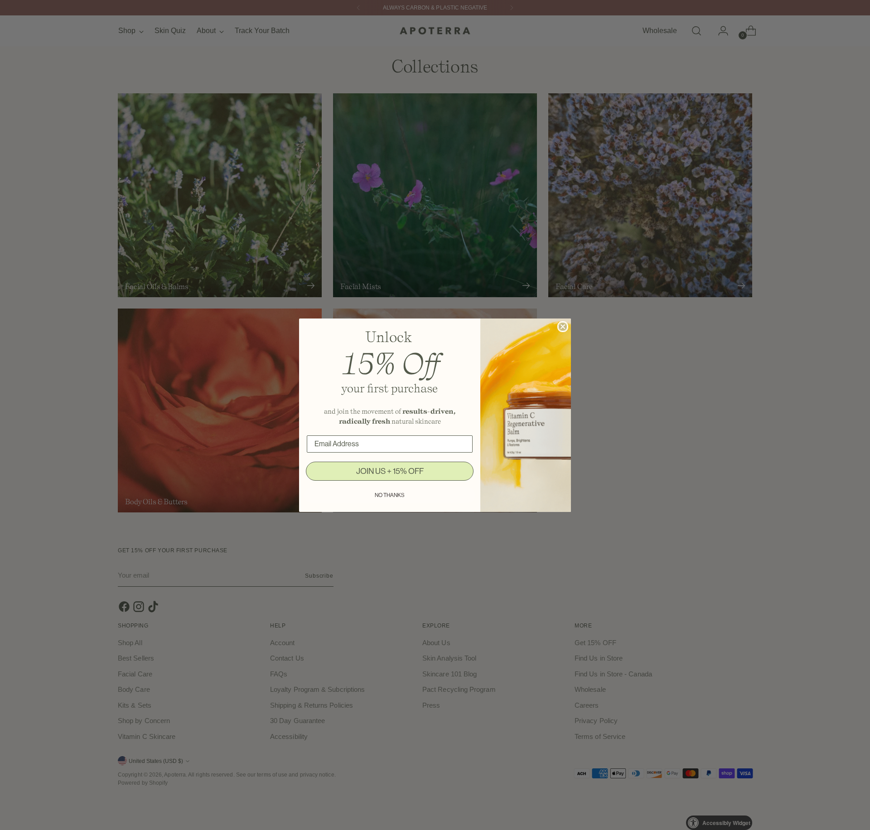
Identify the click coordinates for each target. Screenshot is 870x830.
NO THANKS (390, 495)
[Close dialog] (562, 326)
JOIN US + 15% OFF (390, 471)
